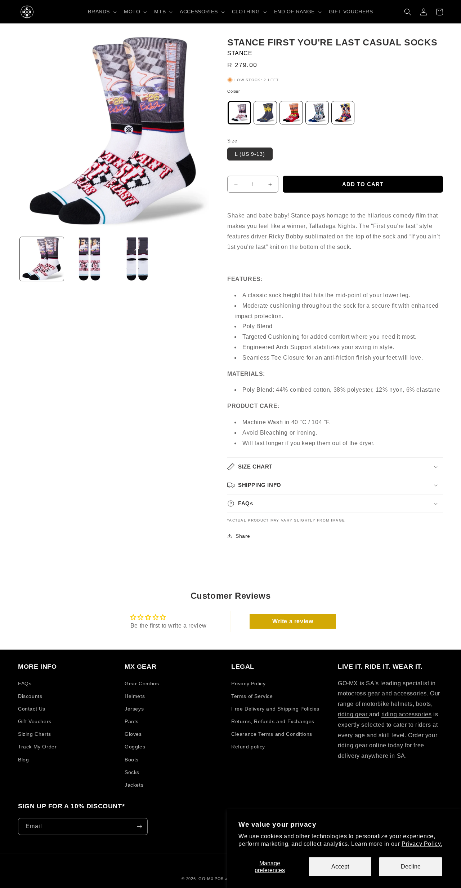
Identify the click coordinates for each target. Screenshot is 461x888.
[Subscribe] (139, 826)
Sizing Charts (34, 734)
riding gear (353, 714)
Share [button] (243, 536)
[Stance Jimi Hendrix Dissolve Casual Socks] (317, 114)
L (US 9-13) (250, 154)
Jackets (134, 785)
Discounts (30, 696)
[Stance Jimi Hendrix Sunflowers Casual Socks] (343, 114)
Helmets (135, 696)
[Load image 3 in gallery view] (137, 259)
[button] (102, 11)
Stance (239, 53)
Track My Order (37, 746)
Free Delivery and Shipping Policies (275, 709)
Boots (132, 759)
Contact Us (31, 709)
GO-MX (206, 878)
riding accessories (406, 714)
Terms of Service (252, 696)
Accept (340, 866)
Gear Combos (142, 683)
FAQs (24, 683)
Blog (23, 759)
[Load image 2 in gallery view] (89, 259)
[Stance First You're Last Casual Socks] (239, 114)
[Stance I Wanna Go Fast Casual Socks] (291, 114)
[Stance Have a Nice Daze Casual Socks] (265, 114)
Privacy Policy (248, 683)
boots (423, 704)
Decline (411, 866)
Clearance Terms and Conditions (271, 734)
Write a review (292, 621)
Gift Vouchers (35, 721)
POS (219, 878)
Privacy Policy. (422, 844)
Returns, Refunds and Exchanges (272, 721)
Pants (132, 721)
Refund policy (248, 746)
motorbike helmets (387, 704)
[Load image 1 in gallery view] (42, 259)
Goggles (135, 746)
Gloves (133, 734)
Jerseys (134, 709)
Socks (132, 772)
